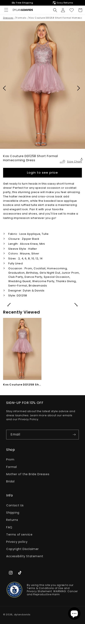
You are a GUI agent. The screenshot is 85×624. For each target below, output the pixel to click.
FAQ (9, 527)
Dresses (8, 17)
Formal (11, 467)
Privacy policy (16, 542)
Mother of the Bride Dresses (27, 474)
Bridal (10, 481)
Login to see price (42, 172)
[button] (55, 10)
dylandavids (22, 614)
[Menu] (6, 10)
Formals (21, 17)
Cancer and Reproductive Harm (52, 592)
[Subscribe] (74, 434)
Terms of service (19, 534)
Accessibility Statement (24, 556)
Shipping (12, 513)
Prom (10, 459)
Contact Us (15, 505)
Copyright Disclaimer (22, 549)
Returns (12, 520)
